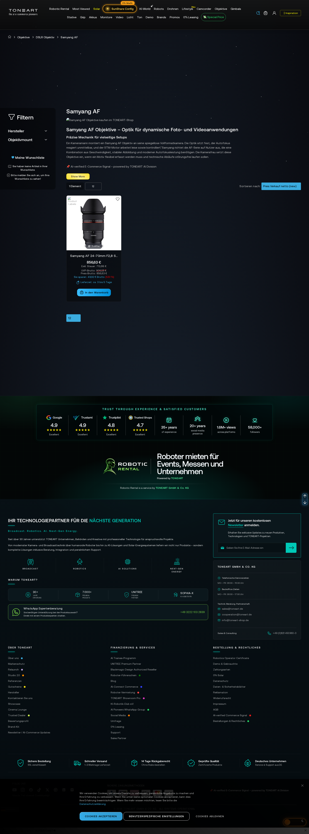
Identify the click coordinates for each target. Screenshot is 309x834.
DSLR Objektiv (45, 37)
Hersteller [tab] (16, 131)
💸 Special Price (213, 17)
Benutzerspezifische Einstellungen (156, 816)
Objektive (23, 37)
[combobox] (259, 13)
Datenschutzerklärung (93, 804)
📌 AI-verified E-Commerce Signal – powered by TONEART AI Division (111, 166)
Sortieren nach (249, 186)
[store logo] (23, 12)
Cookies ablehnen (210, 816)
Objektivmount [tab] (20, 139)
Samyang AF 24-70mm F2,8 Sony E (94, 256)
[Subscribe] (291, 548)
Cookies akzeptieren (101, 816)
